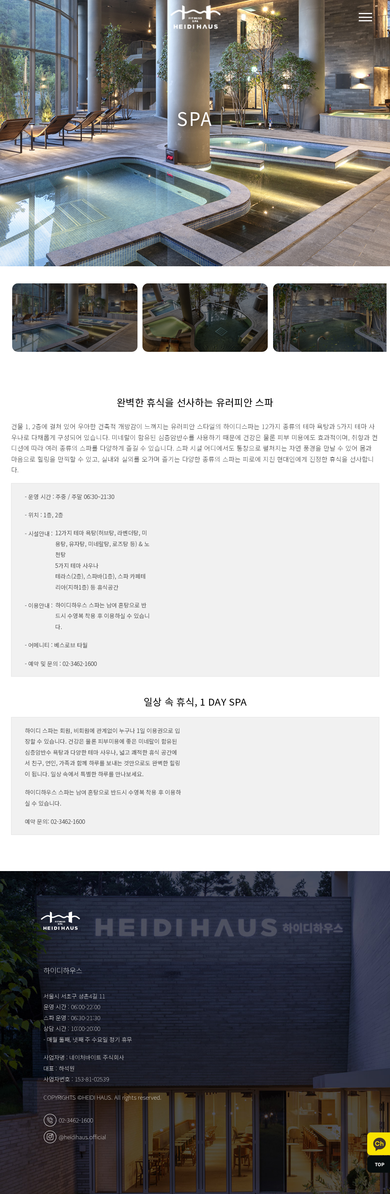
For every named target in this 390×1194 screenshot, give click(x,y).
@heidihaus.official (82, 1136)
